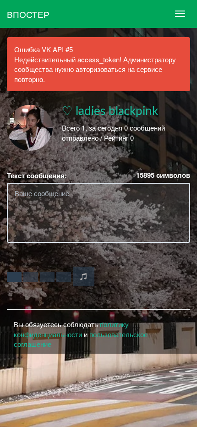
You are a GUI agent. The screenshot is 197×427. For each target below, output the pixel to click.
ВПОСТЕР (28, 14)
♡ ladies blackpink (110, 111)
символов (163, 175)
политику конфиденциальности (71, 329)
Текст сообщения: (37, 176)
